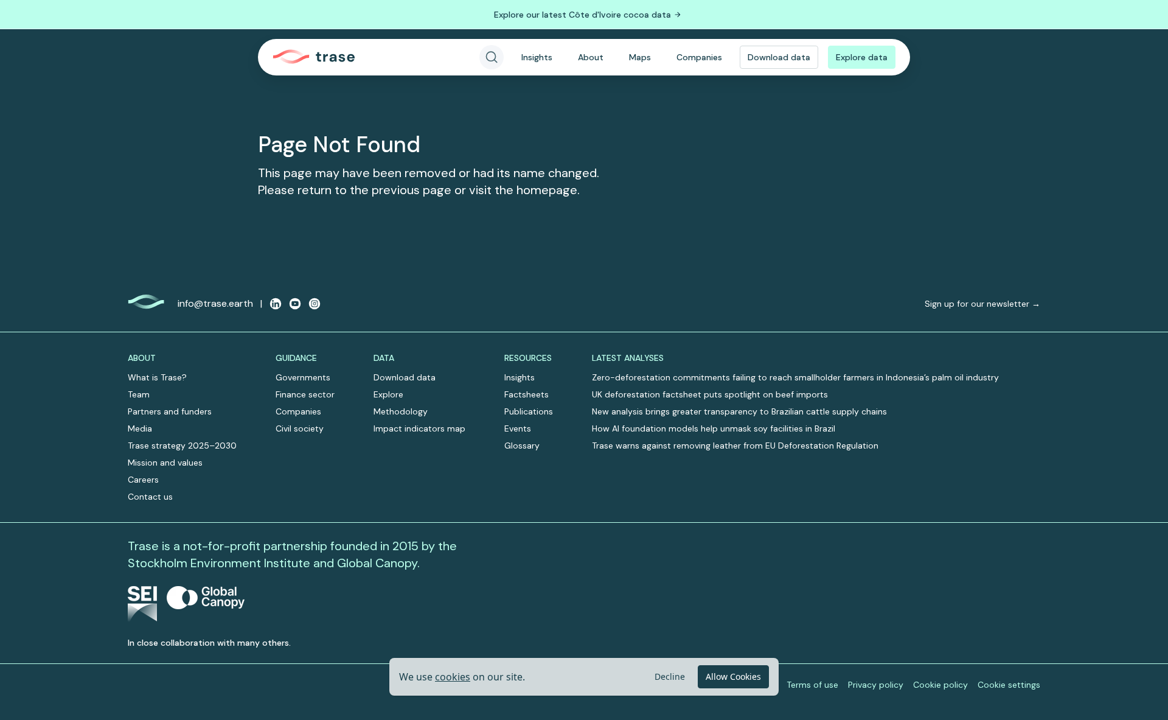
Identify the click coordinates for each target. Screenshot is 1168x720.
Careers (143, 479)
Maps (640, 57)
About (590, 57)
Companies (699, 57)
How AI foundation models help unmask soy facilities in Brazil (713, 428)
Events (517, 428)
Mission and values (165, 462)
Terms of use (812, 684)
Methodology (401, 411)
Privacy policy (875, 684)
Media (140, 428)
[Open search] (491, 57)
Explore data (862, 57)
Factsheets (526, 394)
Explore (388, 394)
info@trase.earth (215, 303)
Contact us (150, 496)
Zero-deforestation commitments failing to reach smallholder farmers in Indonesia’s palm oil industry (795, 377)
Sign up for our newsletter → (982, 303)
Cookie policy (940, 684)
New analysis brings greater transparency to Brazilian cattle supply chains (739, 411)
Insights (536, 57)
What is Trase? (157, 377)
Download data (779, 57)
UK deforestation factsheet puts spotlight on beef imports (710, 394)
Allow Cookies (733, 676)
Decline (670, 676)
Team (139, 394)
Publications (528, 411)
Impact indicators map (419, 428)
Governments (303, 377)
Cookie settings (1009, 684)
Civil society (300, 428)
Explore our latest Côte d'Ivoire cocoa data (582, 14)
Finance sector (305, 394)
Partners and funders (170, 411)
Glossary (522, 445)
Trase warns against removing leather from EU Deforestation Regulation (735, 445)
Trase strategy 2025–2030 (182, 445)
